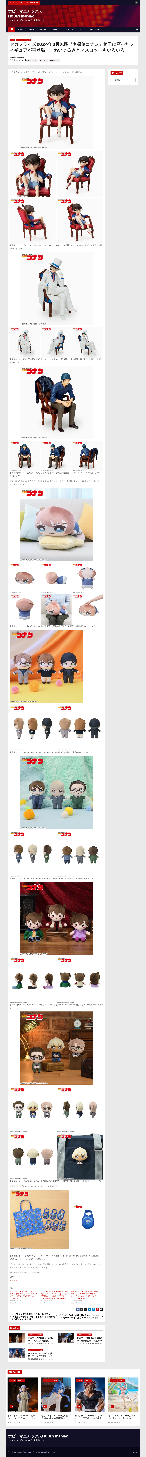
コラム (80, 29)
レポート (54, 29)
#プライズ (43, 60)
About (135, 1452)
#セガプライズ (32, 60)
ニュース (68, 29)
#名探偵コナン (54, 60)
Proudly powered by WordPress (20, 1452)
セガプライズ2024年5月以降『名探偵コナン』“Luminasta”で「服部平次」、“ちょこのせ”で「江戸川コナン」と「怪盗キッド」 (84, 1294)
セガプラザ (14, 1280)
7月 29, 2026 (33, 1343)
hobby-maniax (18, 57)
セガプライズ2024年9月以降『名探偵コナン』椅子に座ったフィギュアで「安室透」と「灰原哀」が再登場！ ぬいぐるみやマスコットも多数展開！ (54, 1294)
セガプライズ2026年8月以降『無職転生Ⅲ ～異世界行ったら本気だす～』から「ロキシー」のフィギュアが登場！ (55, 1419)
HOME (20, 29)
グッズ (12, 40)
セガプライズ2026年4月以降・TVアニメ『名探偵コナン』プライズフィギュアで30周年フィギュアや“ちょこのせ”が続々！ (23, 1294)
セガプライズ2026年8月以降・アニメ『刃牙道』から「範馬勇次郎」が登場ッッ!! (41, 1356)
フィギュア (27, 40)
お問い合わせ (95, 29)
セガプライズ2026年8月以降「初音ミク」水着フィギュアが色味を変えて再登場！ (122, 1418)
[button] (137, 29)
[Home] (11, 29)
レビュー (42, 29)
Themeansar (51, 1452)
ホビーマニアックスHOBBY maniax (38, 1436)
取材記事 (31, 29)
